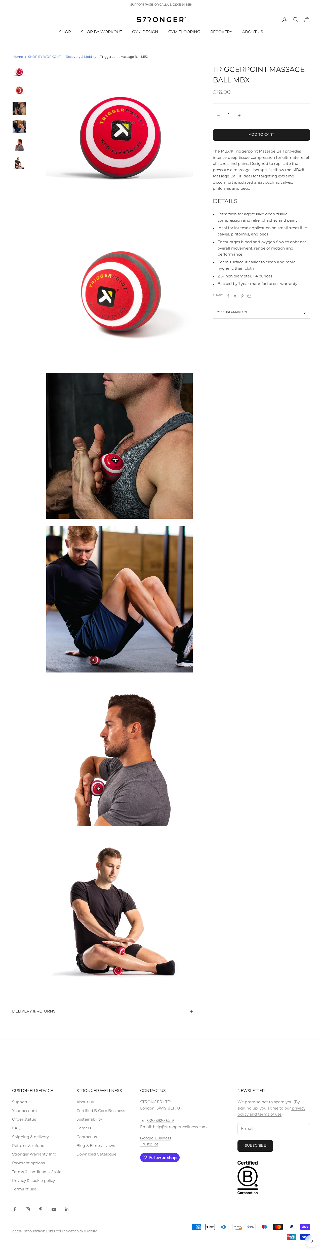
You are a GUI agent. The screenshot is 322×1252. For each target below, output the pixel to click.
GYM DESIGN (145, 32)
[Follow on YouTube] (53, 1209)
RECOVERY (221, 32)
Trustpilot (149, 1144)
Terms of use (24, 1189)
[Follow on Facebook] (14, 1209)
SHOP (65, 32)
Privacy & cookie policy (33, 1181)
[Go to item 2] (19, 90)
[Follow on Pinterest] (40, 1209)
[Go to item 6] (19, 163)
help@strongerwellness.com (180, 1127)
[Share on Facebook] (228, 296)
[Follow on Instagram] (27, 1209)
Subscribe (255, 1146)
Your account (24, 1111)
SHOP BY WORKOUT (101, 32)
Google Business (155, 1138)
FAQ (16, 1128)
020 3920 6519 (182, 5)
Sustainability (89, 1120)
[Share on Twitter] (235, 296)
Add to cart (261, 135)
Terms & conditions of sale (36, 1172)
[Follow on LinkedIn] (66, 1209)
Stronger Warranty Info (34, 1155)
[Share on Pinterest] (242, 296)
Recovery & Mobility (81, 57)
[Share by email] (249, 296)
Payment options (28, 1163)
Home (18, 57)
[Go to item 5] (19, 144)
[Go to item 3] (19, 108)
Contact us (86, 1137)
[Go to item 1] (19, 72)
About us (85, 1102)
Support (19, 1102)
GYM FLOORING (184, 32)
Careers (83, 1128)
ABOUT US (252, 32)
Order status (24, 1120)
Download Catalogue (96, 1155)
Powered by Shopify (80, 1231)
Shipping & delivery (30, 1137)
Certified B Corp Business (100, 1111)
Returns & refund (28, 1146)
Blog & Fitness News (95, 1146)
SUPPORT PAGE (141, 5)
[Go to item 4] (19, 126)
